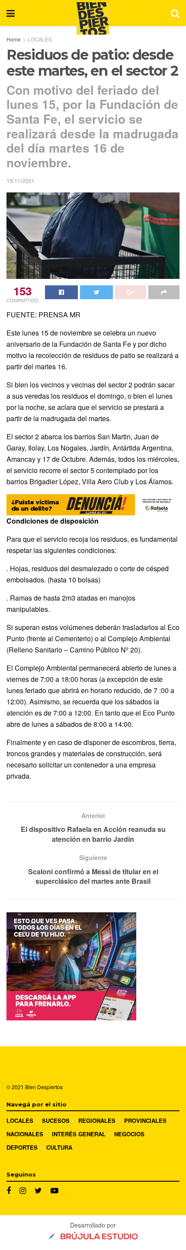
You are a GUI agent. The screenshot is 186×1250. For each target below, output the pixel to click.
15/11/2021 (20, 180)
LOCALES (40, 39)
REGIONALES (96, 1120)
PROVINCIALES (145, 1120)
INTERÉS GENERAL (79, 1134)
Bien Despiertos (44, 1086)
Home (13, 39)
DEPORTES (22, 1147)
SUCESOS (56, 1120)
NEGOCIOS (129, 1134)
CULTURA (59, 1147)
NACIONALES (24, 1134)
